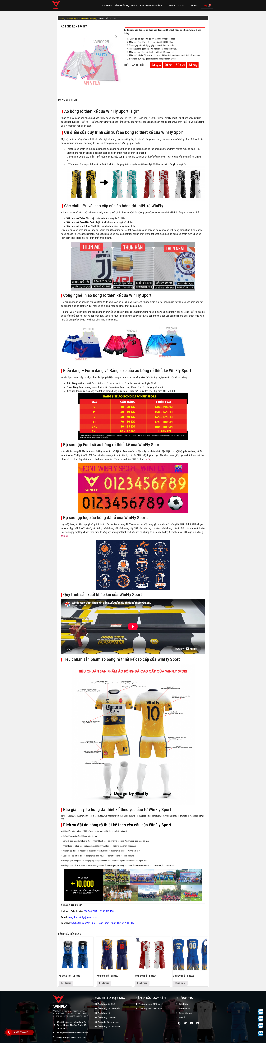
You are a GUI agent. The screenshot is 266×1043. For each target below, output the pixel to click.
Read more (66, 983)
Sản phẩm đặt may (125, 5)
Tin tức (182, 5)
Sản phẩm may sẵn (150, 5)
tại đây (148, 459)
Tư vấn (169, 5)
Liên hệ (193, 5)
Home (61, 18)
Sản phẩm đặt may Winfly (76, 18)
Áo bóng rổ (91, 18)
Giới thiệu (106, 5)
